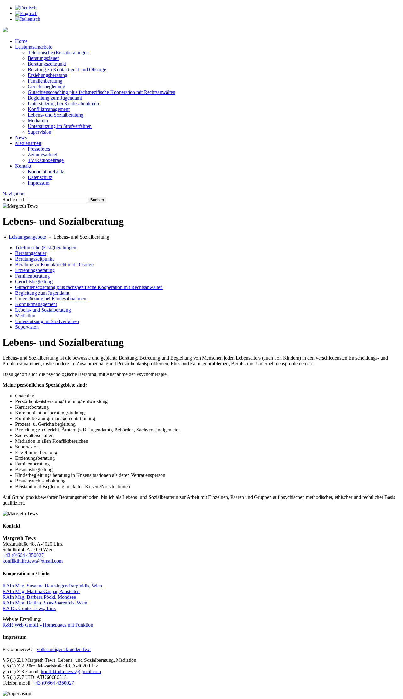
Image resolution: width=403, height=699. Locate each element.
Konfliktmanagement (49, 109)
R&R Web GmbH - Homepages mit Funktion (48, 624)
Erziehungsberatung (47, 75)
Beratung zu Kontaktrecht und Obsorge (67, 69)
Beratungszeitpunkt (47, 63)
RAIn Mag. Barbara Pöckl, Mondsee (39, 597)
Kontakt (23, 166)
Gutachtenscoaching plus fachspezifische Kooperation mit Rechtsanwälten (101, 92)
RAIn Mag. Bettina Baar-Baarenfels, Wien (45, 602)
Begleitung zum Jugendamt (55, 98)
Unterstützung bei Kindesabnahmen (63, 103)
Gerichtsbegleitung (46, 86)
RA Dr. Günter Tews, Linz (29, 608)
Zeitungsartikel (42, 154)
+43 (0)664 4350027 (23, 555)
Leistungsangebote (33, 46)
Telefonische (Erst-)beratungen (58, 52)
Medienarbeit (28, 143)
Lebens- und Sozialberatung (55, 115)
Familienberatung (45, 81)
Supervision (39, 132)
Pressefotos (39, 149)
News (21, 137)
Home (21, 41)
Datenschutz (40, 177)
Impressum (38, 183)
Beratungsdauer (43, 58)
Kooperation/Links (46, 171)
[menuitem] (26, 7)
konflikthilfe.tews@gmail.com (33, 560)
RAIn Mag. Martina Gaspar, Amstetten (41, 591)
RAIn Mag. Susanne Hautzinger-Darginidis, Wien (52, 585)
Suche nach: (15, 199)
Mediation (38, 120)
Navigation (14, 193)
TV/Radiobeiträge (46, 160)
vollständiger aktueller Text (64, 649)
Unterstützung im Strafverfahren (60, 126)
